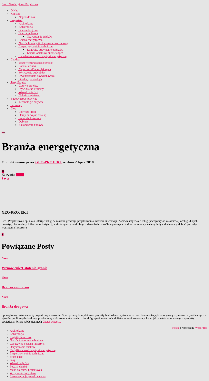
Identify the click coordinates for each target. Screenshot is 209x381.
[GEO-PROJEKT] (12, 203)
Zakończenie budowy (30, 124)
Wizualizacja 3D (28, 92)
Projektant (16, 20)
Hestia (175, 327)
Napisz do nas (26, 17)
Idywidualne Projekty (31, 88)
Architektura (25, 23)
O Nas (14, 10)
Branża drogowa (28, 30)
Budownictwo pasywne (23, 98)
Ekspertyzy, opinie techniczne (35, 46)
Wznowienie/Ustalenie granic (35, 62)
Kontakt (15, 13)
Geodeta (15, 59)
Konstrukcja (25, 26)
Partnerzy (16, 105)
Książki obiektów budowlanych (44, 53)
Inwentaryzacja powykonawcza (36, 75)
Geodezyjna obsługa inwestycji (27, 343)
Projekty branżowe (20, 337)
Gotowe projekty (28, 85)
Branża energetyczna (30, 39)
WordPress (201, 327)
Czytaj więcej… (51, 321)
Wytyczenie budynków (31, 72)
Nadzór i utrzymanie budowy (26, 340)
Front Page (16, 356)
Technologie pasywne (30, 102)
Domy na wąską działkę (32, 115)
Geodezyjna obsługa (30, 79)
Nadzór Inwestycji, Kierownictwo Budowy (43, 43)
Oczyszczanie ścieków (39, 36)
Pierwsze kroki (27, 111)
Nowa (20, 174)
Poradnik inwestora (29, 118)
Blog (13, 108)
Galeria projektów (29, 95)
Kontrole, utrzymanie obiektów (44, 49)
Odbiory (23, 121)
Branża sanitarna (28, 33)
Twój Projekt (18, 82)
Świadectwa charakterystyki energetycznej (42, 56)
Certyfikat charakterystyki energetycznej (33, 350)
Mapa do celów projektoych (34, 69)
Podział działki (27, 66)
